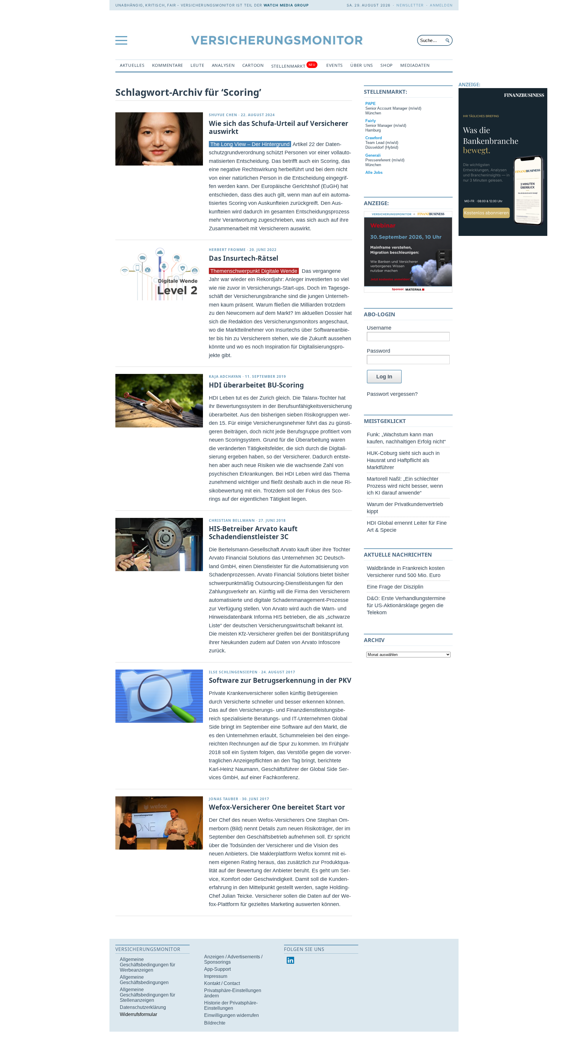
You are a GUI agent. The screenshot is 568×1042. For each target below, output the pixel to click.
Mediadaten (415, 65)
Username (379, 328)
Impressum (215, 976)
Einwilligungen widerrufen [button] (231, 1015)
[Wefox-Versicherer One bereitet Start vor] (159, 823)
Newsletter (410, 5)
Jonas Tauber (223, 798)
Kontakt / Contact (222, 983)
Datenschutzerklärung (143, 1007)
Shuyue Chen (223, 114)
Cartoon (253, 65)
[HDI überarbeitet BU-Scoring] (159, 400)
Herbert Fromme (227, 249)
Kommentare (167, 65)
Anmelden (441, 5)
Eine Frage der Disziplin (395, 587)
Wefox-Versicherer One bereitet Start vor (277, 807)
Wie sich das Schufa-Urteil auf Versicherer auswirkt (278, 127)
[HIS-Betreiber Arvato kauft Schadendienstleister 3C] (159, 544)
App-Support (217, 969)
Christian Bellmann (232, 520)
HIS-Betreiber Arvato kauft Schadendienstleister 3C (253, 532)
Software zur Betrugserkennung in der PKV (280, 680)
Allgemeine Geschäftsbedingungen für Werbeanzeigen (147, 965)
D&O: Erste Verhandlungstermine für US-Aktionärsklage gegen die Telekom (406, 605)
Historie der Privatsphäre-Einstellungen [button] (231, 1005)
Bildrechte (214, 1022)
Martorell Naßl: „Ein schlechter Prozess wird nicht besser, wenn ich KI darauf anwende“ (405, 486)
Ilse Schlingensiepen (233, 672)
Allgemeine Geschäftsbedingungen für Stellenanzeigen (147, 995)
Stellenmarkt (293, 66)
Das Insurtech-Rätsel (243, 258)
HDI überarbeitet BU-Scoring (256, 385)
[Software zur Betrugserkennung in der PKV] (159, 696)
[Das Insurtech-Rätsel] (159, 273)
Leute (197, 65)
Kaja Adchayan (225, 376)
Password (378, 351)
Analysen (223, 65)
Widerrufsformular (138, 1014)
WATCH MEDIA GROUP (286, 5)
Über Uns (361, 65)
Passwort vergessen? (392, 394)
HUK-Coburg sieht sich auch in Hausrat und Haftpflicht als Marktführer (403, 460)
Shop (386, 65)
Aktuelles (132, 65)
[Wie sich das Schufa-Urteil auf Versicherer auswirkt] (159, 139)
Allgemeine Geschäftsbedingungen (144, 980)
